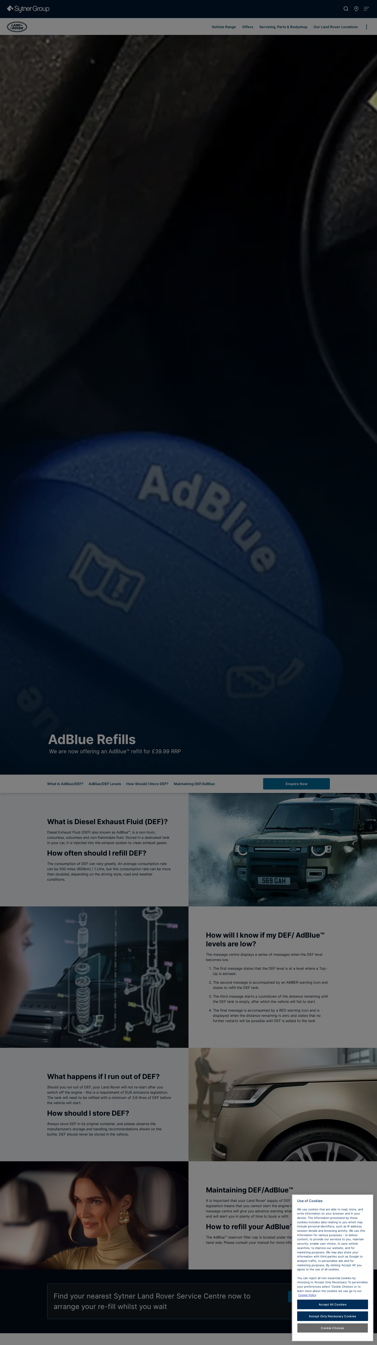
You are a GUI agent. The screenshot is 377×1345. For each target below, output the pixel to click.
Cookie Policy (307, 1295)
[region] (333, 1268)
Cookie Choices (332, 1328)
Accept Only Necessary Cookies (332, 1316)
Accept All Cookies (333, 1304)
